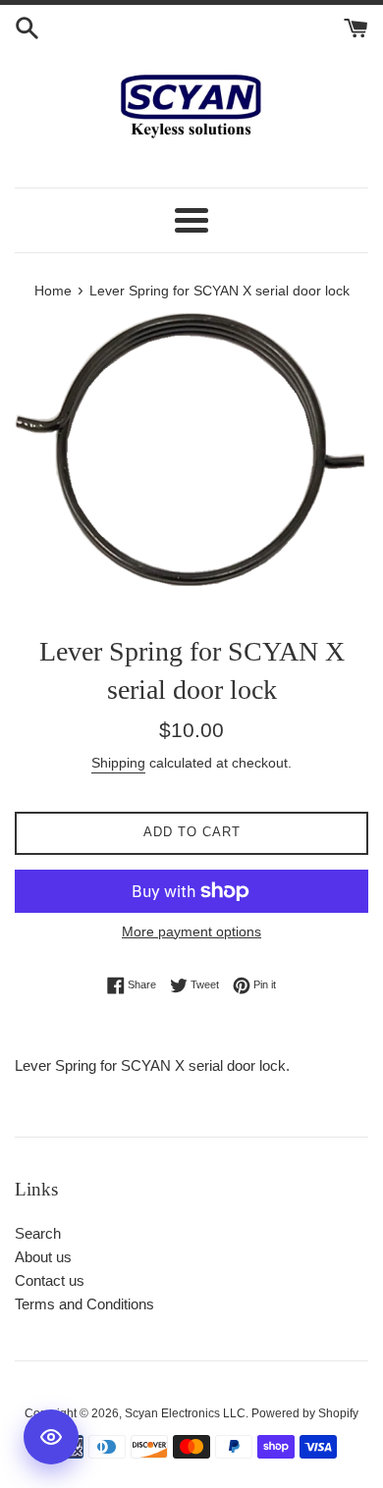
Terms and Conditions (84, 1304)
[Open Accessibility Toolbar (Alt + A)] (51, 1436)
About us (43, 1257)
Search (38, 1233)
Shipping (118, 763)
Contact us (49, 1280)
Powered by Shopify (304, 1413)
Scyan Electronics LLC (185, 1413)
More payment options (191, 931)
